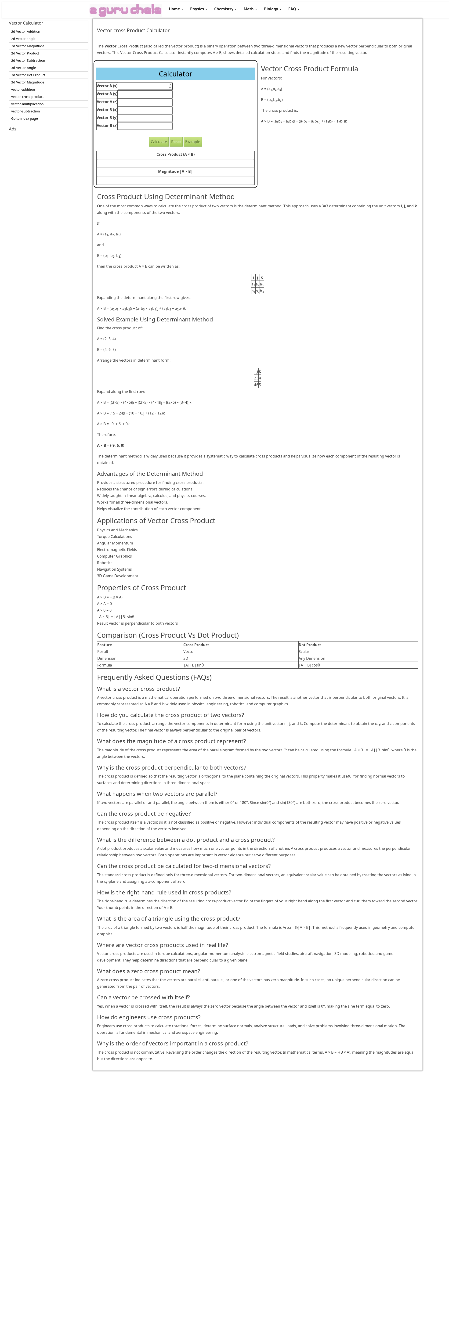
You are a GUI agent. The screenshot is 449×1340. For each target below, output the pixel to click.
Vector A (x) (107, 85)
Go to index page (24, 118)
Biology (271, 8)
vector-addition (23, 89)
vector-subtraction (25, 111)
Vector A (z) (107, 101)
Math (249, 8)
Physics (197, 8)
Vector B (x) (107, 109)
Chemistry (224, 8)
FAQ (292, 8)
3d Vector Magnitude (27, 82)
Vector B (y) (107, 117)
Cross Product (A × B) (175, 154)
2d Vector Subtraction (28, 60)
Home (175, 8)
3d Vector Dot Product (28, 75)
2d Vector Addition (25, 31)
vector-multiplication (27, 104)
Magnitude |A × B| (175, 171)
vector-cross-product (27, 96)
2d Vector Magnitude (27, 46)
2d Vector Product (25, 53)
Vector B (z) (107, 125)
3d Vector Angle (23, 67)
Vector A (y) (107, 93)
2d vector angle (23, 38)
